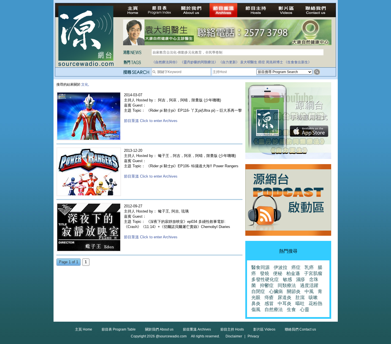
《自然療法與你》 (165, 62)
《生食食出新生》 (297, 62)
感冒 (269, 303)
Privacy (253, 336)
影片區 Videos (264, 329)
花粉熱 (315, 303)
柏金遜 (293, 273)
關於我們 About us (159, 329)
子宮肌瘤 (313, 273)
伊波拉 (280, 267)
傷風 (255, 309)
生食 (291, 309)
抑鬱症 (267, 285)
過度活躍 (309, 285)
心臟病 (276, 291)
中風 (309, 291)
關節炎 (294, 291)
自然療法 (273, 309)
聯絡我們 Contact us (300, 329)
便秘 (277, 273)
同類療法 (287, 285)
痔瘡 (269, 297)
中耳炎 (284, 303)
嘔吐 (300, 303)
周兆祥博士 (274, 62)
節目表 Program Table (119, 329)
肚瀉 (300, 297)
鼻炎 (255, 303)
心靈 (304, 309)
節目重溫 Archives (197, 329)
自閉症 (258, 291)
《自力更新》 (229, 62)
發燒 (264, 273)
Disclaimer (234, 336)
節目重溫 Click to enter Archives (150, 121)
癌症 (261, 62)
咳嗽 (313, 297)
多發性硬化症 (265, 279)
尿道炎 (284, 297)
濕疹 (300, 279)
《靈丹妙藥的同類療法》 (199, 62)
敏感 (287, 279)
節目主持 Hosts (232, 329)
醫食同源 (260, 267)
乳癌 (309, 267)
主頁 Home (83, 329)
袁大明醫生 (248, 62)
